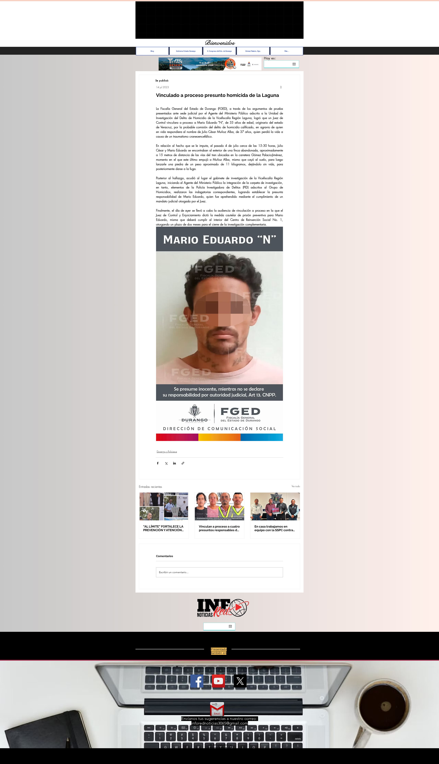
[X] (240, 681)
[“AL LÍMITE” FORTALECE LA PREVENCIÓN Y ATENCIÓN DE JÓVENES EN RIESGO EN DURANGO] (164, 506)
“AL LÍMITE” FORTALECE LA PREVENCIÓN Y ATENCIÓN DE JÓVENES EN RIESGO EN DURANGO (163, 528)
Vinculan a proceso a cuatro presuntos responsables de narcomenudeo (219, 528)
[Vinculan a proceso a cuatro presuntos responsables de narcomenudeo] (219, 506)
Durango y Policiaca (167, 451)
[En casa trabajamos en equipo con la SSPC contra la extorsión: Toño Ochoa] (275, 506)
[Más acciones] (281, 87)
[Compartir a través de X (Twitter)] (166, 463)
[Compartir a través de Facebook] (157, 463)
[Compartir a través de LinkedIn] (174, 463)
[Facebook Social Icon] (196, 681)
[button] (299, 35)
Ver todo (296, 486)
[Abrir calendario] (294, 64)
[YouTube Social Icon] (218, 681)
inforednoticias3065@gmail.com (219, 723)
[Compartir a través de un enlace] (183, 463)
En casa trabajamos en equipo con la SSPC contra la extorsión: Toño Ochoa (273, 528)
